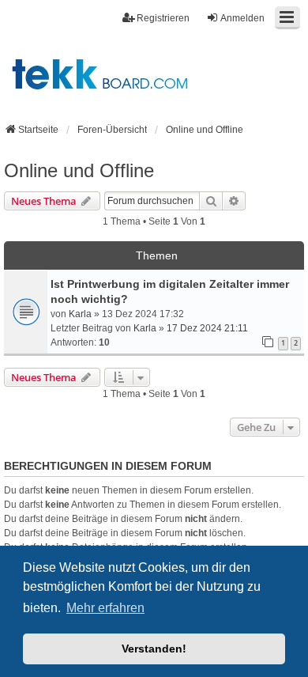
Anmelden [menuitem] (242, 18)
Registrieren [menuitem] (163, 18)
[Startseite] (154, 73)
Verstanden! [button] (154, 648)
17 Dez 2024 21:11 (207, 328)
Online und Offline (79, 170)
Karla (80, 314)
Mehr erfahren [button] (105, 608)
